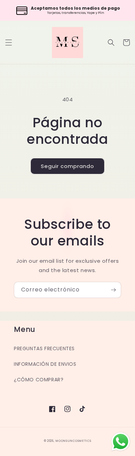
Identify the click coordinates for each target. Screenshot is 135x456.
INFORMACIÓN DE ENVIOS (45, 364)
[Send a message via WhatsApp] (121, 442)
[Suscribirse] (113, 290)
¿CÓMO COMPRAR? (38, 379)
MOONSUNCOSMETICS (73, 441)
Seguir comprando (67, 166)
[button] (8, 42)
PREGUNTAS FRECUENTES (44, 348)
